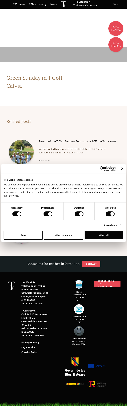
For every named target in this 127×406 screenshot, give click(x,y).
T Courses (19, 4)
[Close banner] (122, 169)
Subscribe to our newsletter (106, 284)
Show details (110, 225)
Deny (23, 235)
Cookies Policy (29, 352)
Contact (91, 264)
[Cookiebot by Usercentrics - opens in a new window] (102, 168)
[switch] (48, 213)
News (53, 4)
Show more (45, 160)
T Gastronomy (38, 4)
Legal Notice (28, 347)
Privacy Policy (29, 342)
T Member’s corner (85, 5)
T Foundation (81, 2)
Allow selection (63, 235)
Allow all (104, 235)
